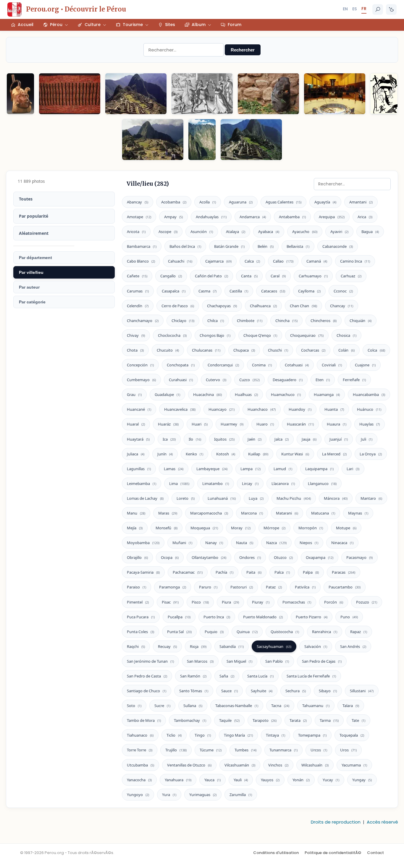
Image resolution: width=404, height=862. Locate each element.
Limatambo (215, 483)
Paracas (343, 572)
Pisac (170, 602)
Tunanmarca (283, 750)
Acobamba (173, 202)
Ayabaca (268, 231)
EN (345, 9)
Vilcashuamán (239, 765)
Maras (167, 513)
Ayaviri (339, 231)
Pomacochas (296, 602)
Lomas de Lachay (145, 498)
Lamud (283, 468)
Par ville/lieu (31, 272)
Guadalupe (167, 394)
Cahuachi (180, 261)
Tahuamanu (315, 705)
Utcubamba (140, 765)
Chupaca (244, 350)
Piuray (260, 602)
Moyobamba (143, 542)
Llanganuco (322, 483)
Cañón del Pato (211, 276)
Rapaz (358, 631)
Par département (35, 257)
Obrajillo (137, 557)
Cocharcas (313, 350)
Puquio (214, 631)
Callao (283, 261)
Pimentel (138, 602)
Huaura (336, 424)
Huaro (265, 424)
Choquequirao (307, 335)
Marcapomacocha (209, 513)
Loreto (186, 498)
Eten (323, 379)
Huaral (136, 424)
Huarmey (232, 424)
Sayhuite (261, 690)
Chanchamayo (143, 320)
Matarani (287, 513)
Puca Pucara (141, 617)
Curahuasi (181, 379)
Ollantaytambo (209, 557)
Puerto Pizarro (311, 617)
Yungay (362, 779)
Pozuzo (366, 602)
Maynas (358, 513)
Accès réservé (382, 822)
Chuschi (278, 350)
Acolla (207, 202)
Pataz (274, 587)
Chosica (346, 335)
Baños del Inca (185, 246)
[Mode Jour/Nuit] (391, 9)
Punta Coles (140, 631)
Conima (262, 365)
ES (354, 9)
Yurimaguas (202, 794)
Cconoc (343, 291)
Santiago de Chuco (146, 690)
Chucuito (168, 350)
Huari (200, 424)
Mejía (135, 528)
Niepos (309, 542)
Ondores (250, 557)
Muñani (182, 542)
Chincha (286, 320)
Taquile (229, 720)
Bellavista (298, 246)
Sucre (162, 705)
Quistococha (285, 631)
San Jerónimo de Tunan (150, 661)
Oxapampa (319, 557)
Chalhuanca (263, 305)
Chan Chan (303, 305)
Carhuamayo (313, 276)
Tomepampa (312, 735)
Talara (350, 705)
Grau (134, 394)
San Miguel (239, 661)
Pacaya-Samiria (143, 572)
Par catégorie (32, 302)
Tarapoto (265, 720)
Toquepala (352, 735)
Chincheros (324, 320)
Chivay (136, 335)
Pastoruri (241, 587)
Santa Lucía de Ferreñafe (311, 676)
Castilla (239, 291)
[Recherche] (377, 9)
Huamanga (327, 394)
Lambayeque (211, 468)
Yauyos (270, 779)
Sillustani (362, 690)
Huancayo (222, 409)
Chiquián (360, 320)
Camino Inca (355, 261)
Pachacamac (188, 572)
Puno (349, 617)
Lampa (250, 468)
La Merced (334, 454)
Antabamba (292, 216)
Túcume (211, 750)
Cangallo (171, 276)
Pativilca (305, 587)
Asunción (201, 231)
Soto (134, 705)
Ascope (168, 231)
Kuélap (258, 454)
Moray (241, 528)
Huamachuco (286, 394)
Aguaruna (241, 202)
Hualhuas (246, 394)
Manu (136, 513)
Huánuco (369, 409)
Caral (278, 276)
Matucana (323, 513)
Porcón (333, 602)
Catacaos (273, 291)
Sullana (192, 705)
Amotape (139, 216)
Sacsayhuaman (274, 646)
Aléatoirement (34, 233)
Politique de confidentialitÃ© (333, 852)
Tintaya (275, 735)
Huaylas (369, 424)
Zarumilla (241, 794)
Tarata (298, 720)
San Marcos (200, 661)
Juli (366, 439)
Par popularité (33, 216)
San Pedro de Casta (147, 676)
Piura (230, 602)
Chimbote (249, 320)
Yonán (301, 779)
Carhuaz (351, 276)
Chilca (215, 320)
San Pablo (277, 661)
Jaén (254, 439)
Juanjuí (338, 439)
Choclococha (172, 335)
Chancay (341, 305)
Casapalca (173, 291)
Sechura (295, 690)
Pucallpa (179, 617)
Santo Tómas (193, 690)
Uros (348, 750)
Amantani (361, 202)
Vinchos (278, 765)
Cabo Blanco (141, 261)
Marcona (252, 513)
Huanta (334, 409)
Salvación (315, 646)
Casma (207, 291)
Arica (365, 216)
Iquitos (224, 439)
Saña (226, 676)
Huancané (139, 409)
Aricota (136, 231)
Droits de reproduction (336, 822)
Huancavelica (179, 409)
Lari (353, 468)
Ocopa (170, 557)
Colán (346, 350)
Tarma (329, 720)
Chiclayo (183, 320)
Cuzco (249, 379)
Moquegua (204, 528)
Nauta (244, 542)
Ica (169, 439)
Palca (282, 572)
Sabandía (231, 646)
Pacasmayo (359, 557)
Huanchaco (262, 409)
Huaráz (168, 424)
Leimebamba (141, 483)
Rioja (198, 646)
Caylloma (309, 291)
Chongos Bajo (215, 335)
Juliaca (135, 454)
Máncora (336, 498)
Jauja (309, 439)
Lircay (250, 483)
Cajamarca (218, 261)
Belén (266, 246)
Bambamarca (141, 246)
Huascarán (300, 424)
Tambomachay (190, 720)
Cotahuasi (297, 365)
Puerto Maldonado (263, 617)
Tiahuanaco (140, 735)
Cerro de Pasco (177, 305)
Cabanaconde (337, 246)
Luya (256, 498)
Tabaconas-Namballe (236, 705)
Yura (169, 794)
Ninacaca (342, 542)
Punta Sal (179, 631)
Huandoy (300, 409)
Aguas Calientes (283, 202)
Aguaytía (325, 202)
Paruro (208, 587)
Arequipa (332, 216)
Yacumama (354, 765)
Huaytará (138, 439)
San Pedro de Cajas (322, 661)
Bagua (370, 231)
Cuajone (365, 365)
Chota (135, 350)
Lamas (173, 468)
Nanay (214, 542)
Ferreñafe (354, 379)
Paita (253, 572)
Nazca (276, 542)
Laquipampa (319, 468)
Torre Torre (139, 750)
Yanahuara (178, 779)
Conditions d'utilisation (276, 852)
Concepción (140, 365)
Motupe (346, 528)
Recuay (167, 646)
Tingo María (238, 735)
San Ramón (193, 676)
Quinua (247, 631)
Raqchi (136, 646)
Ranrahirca (324, 631)
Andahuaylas (211, 216)
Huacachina (207, 394)
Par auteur (29, 287)
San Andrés (353, 646)
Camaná (316, 261)
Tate (358, 720)
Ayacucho (304, 231)
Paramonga (172, 587)
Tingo (203, 735)
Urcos (319, 750)
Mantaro (371, 498)
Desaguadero (288, 379)
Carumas (138, 291)
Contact (375, 852)
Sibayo (328, 690)
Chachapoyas (222, 305)
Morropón (310, 528)
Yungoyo (138, 794)
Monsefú (166, 528)
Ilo (195, 439)
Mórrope (274, 528)
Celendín (137, 305)
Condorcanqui (223, 365)
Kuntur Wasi (295, 454)
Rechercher (243, 49)
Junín (165, 454)
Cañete (137, 276)
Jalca (281, 439)
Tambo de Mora (144, 720)
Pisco (200, 602)
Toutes (26, 199)
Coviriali (332, 365)
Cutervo (216, 379)
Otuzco (283, 557)
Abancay (137, 202)
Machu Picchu (294, 498)
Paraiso (136, 587)
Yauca (212, 779)
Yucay (331, 779)
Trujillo (176, 750)
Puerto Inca (216, 617)
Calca (252, 261)
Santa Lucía (260, 676)
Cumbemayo (141, 379)
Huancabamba (369, 394)
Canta (249, 276)
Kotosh (225, 454)
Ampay (173, 216)
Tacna (280, 705)
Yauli (241, 779)
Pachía (224, 572)
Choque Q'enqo (260, 335)
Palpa (311, 572)
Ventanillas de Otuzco (189, 765)
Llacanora (283, 483)
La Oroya (371, 454)
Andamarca (253, 216)
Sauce (229, 690)
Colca (376, 350)
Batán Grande (229, 246)
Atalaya (235, 231)
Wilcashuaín (315, 765)
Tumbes (245, 750)
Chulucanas (206, 350)
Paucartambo (345, 587)
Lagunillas (139, 468)
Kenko (194, 454)
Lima (179, 483)
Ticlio (174, 735)
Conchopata (181, 365)
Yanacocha (139, 779)
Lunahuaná (222, 498)
